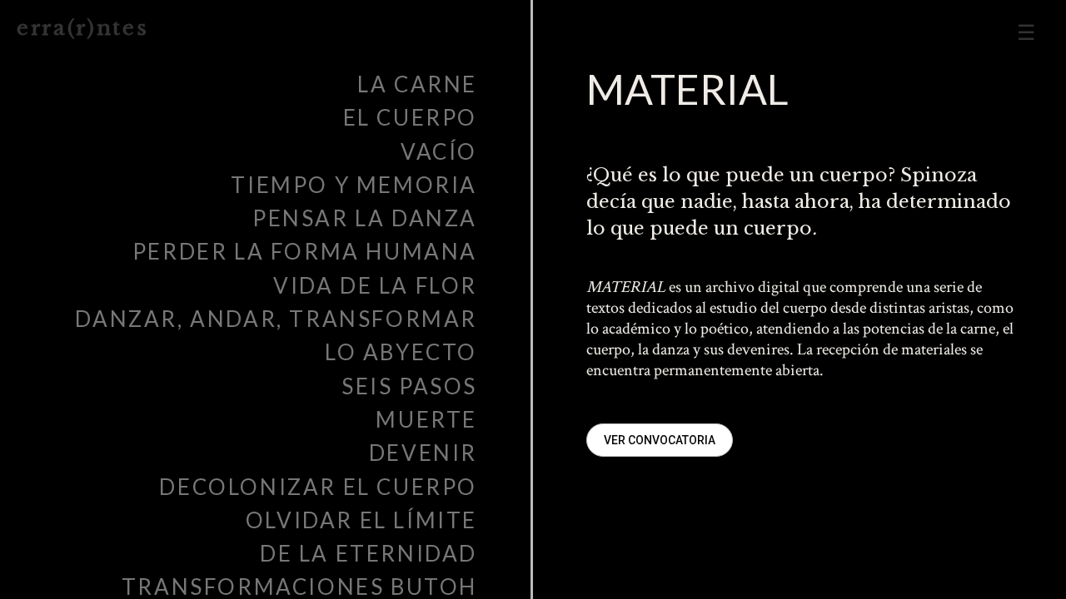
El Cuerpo (410, 117)
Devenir (423, 452)
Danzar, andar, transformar (276, 318)
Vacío (439, 151)
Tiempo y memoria (354, 184)
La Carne (417, 84)
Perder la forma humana (304, 251)
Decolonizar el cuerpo (318, 486)
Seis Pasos (409, 386)
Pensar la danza (364, 218)
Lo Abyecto (401, 352)
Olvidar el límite (361, 520)
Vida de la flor (375, 285)
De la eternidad (368, 553)
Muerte (426, 419)
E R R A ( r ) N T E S (81, 28)
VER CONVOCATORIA (659, 440)
